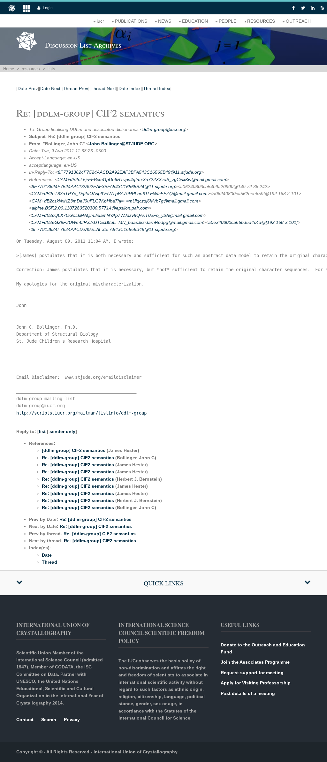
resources (261, 21)
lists (51, 68)
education (195, 21)
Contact (25, 719)
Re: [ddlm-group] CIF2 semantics (78, 457)
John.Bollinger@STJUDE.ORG (122, 143)
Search (48, 719)
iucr (100, 21)
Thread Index (156, 88)
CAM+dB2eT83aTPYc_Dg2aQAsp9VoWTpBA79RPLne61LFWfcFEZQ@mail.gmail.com (120, 193)
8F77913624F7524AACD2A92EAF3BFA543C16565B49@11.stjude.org (129, 172)
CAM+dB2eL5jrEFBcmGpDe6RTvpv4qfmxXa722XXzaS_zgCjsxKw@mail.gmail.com (141, 179)
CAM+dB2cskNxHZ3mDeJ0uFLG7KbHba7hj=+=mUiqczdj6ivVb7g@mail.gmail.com (115, 200)
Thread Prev (75, 88)
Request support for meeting (252, 672)
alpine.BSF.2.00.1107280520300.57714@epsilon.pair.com (90, 207)
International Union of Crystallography (136, 751)
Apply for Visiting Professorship (256, 682)
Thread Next (103, 88)
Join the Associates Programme (255, 662)
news (164, 21)
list (42, 431)
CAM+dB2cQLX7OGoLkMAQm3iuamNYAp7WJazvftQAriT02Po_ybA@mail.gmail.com (118, 215)
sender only (62, 431)
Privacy (72, 719)
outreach (298, 21)
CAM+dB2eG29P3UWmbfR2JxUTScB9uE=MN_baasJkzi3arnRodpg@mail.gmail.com (117, 222)
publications (131, 21)
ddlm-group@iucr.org (163, 129)
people (227, 21)
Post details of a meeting (248, 693)
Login (48, 8)
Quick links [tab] (164, 583)
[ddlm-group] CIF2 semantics (73, 450)
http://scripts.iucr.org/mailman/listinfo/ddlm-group (81, 412)
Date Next (50, 88)
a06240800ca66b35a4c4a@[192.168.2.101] (253, 222)
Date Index (129, 88)
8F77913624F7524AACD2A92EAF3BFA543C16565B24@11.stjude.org (103, 186)
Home (8, 68)
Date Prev (28, 88)
